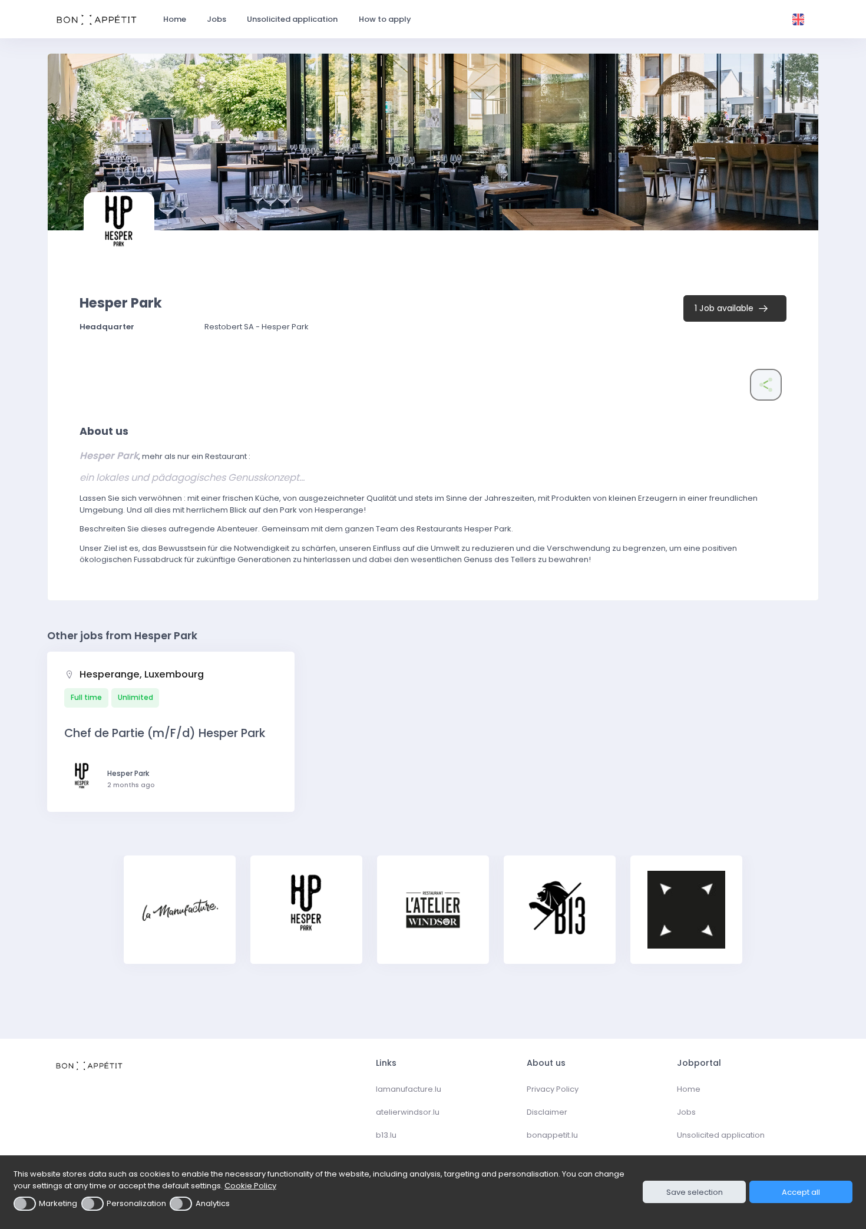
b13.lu (386, 1135)
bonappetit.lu (552, 1135)
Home (688, 1089)
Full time (86, 697)
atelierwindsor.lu (407, 1112)
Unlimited (135, 697)
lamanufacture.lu (408, 1089)
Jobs (686, 1112)
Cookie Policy (250, 1185)
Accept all (801, 1192)
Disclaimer (547, 1112)
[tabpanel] (180, 917)
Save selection (694, 1192)
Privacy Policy (553, 1089)
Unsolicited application (721, 1135)
